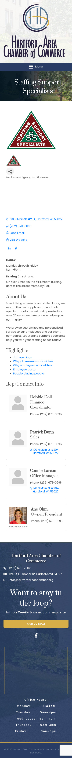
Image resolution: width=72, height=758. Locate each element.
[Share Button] (10, 171)
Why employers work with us (32, 365)
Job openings (22, 357)
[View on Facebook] (16, 250)
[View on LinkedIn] (9, 250)
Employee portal (24, 369)
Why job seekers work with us (33, 361)
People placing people (28, 373)
